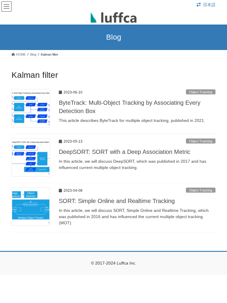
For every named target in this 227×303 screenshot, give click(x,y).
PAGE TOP (216, 288)
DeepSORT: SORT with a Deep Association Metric (124, 152)
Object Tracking (200, 92)
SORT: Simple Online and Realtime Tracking (117, 201)
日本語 (209, 4)
